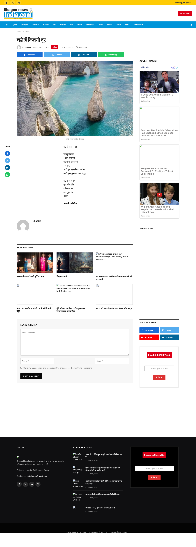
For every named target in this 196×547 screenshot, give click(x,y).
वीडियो (127, 24)
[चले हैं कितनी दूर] (75, 98)
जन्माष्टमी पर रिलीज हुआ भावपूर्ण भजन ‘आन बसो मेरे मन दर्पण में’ (103, 455)
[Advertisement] (98, 13)
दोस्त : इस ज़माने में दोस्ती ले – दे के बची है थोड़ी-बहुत (34, 309)
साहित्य (79, 24)
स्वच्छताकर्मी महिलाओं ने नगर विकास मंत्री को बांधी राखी (102, 494)
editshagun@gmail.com (37, 476)
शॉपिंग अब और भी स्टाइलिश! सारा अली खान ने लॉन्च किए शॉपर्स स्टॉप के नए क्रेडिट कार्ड (102, 469)
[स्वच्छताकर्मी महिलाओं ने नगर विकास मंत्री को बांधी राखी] (78, 497)
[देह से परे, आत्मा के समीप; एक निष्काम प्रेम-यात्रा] (114, 294)
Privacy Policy (72, 532)
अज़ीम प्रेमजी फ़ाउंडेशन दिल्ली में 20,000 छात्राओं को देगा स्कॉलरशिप (103, 482)
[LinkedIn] (7, 167)
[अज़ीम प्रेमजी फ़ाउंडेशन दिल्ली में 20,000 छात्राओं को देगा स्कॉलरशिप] (78, 484)
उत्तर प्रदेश (24, 24)
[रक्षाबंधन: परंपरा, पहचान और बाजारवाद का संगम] (78, 510)
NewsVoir (138, 24)
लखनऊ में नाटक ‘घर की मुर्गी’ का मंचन (30, 276)
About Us (83, 532)
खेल (54, 24)
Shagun (28, 47)
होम (7, 24)
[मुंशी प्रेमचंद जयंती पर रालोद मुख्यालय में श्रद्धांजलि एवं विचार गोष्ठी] (75, 294)
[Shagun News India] (18, 13)
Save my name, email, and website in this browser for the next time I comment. (57, 368)
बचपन (119, 24)
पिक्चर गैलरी (90, 24)
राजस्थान (46, 24)
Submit (159, 377)
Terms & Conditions (108, 532)
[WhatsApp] (7, 174)
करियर (101, 24)
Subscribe (185, 13)
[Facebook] (7, 153)
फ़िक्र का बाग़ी (62, 276)
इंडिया (15, 24)
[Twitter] (7, 160)
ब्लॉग (71, 24)
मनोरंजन (63, 24)
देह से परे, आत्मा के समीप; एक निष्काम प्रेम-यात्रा (114, 308)
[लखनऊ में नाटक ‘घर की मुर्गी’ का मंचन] (35, 262)
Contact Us (94, 532)
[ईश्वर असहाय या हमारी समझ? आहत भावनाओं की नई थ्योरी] (114, 262)
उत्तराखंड (36, 24)
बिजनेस (109, 24)
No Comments (68, 47)
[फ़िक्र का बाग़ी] (75, 262)
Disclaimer (122, 532)
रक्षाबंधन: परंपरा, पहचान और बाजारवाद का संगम (100, 508)
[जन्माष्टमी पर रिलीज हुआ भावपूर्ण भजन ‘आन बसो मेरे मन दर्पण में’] (78, 457)
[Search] (190, 25)
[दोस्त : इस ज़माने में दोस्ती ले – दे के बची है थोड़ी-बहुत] (35, 294)
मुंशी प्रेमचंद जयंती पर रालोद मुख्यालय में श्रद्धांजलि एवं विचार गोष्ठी (71, 309)
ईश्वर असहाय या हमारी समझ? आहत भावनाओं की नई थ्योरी (114, 278)
